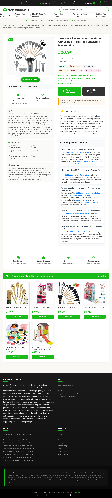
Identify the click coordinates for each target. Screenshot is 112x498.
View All (101, 276)
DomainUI (78, 492)
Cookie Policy (62, 446)
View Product (17, 316)
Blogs (60, 448)
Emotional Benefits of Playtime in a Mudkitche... (18, 451)
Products (12, 25)
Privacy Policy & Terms (65, 443)
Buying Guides (65, 3)
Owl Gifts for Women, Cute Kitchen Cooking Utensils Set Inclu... (16, 308)
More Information (70, 91)
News (60, 440)
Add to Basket (93, 91)
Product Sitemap (63, 451)
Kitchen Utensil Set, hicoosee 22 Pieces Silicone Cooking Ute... (68, 308)
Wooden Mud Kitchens (20, 15)
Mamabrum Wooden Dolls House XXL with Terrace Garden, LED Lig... (94, 308)
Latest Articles (53, 3)
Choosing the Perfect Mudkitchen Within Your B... (19, 457)
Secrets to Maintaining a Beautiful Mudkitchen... (18, 446)
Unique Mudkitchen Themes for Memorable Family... (20, 448)
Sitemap (44, 3)
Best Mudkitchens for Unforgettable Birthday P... (18, 460)
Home (2, 16)
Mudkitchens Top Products (28, 3)
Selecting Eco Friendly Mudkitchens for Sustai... (18, 443)
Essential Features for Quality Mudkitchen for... (18, 440)
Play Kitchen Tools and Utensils (81, 15)
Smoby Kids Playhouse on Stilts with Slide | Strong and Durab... (42, 348)
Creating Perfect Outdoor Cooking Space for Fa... (19, 437)
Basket (90, 3)
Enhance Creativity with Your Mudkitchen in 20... (18, 434)
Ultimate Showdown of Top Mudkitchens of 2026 (19, 454)
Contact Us (61, 437)
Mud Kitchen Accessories (58, 15)
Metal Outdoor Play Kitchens (39, 15)
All (10, 15)
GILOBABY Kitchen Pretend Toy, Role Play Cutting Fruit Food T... (15, 348)
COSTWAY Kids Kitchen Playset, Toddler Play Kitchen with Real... (41, 308)
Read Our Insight (31, 79)
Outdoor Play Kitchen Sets (101, 15)
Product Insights (76, 3)
